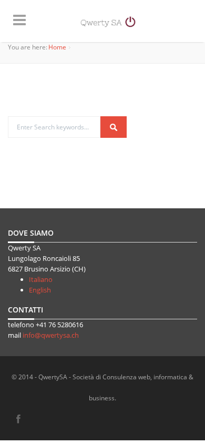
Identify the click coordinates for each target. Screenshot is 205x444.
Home (57, 47)
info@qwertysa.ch (51, 335)
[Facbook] (18, 419)
